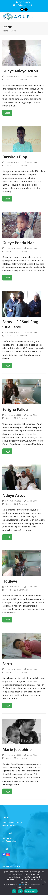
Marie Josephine (17, 749)
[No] (45, 881)
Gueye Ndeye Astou (20, 70)
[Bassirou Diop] (21, 138)
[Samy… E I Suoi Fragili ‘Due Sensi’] (21, 303)
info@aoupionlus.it (24, 5)
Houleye (9, 581)
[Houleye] (21, 563)
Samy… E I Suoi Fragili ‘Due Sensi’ (21, 324)
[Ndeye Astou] (21, 477)
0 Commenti (22, 79)
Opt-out (21, 885)
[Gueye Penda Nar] (21, 224)
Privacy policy (30, 891)
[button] (44, 17)
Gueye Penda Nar (18, 242)
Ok (14, 891)
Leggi (7, 112)
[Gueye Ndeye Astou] (21, 52)
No (20, 891)
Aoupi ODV (32, 76)
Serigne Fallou (15, 409)
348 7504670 (24, 2)
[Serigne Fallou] (21, 391)
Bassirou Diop (14, 156)
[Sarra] (21, 645)
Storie (8, 79)
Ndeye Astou (14, 495)
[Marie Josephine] (21, 731)
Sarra (7, 663)
